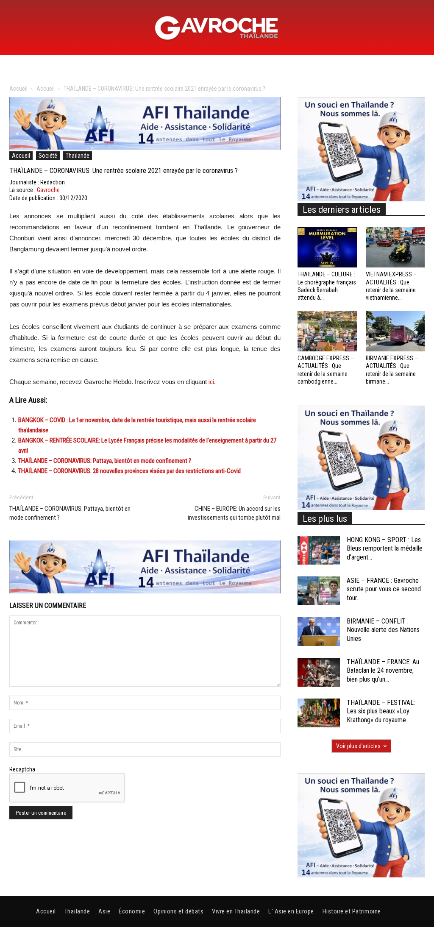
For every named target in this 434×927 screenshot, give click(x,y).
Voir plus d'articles (358, 746)
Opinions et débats (178, 911)
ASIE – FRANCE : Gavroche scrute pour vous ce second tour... (384, 589)
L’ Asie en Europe (291, 911)
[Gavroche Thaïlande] (217, 28)
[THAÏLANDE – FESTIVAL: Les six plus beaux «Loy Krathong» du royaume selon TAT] (319, 713)
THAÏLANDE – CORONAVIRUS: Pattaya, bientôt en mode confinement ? (104, 461)
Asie (104, 911)
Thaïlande (77, 155)
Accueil (18, 88)
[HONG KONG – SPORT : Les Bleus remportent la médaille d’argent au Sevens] (319, 550)
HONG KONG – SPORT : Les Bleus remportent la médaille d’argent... (385, 549)
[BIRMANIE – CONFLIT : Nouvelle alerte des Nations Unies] (319, 631)
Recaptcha (22, 769)
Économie (132, 911)
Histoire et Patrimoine (352, 911)
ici (211, 382)
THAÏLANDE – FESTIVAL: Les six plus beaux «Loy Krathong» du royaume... (381, 711)
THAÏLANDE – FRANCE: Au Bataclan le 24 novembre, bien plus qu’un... (383, 671)
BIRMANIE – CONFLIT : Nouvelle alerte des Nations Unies (383, 630)
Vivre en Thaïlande (236, 911)
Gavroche (48, 190)
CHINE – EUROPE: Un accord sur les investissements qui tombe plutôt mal (234, 513)
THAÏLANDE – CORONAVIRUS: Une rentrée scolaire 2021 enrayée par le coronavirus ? (123, 171)
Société (48, 155)
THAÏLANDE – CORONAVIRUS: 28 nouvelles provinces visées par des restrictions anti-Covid (129, 471)
